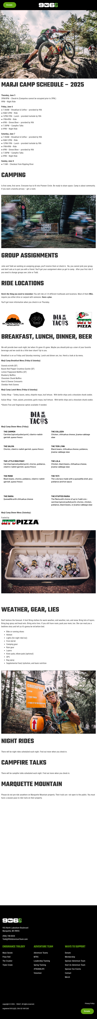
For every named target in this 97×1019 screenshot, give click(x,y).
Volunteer (38, 973)
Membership (70, 957)
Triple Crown (8, 965)
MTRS (36, 957)
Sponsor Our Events (73, 969)
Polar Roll (6, 957)
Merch (67, 977)
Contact (68, 973)
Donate (68, 953)
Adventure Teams (41, 953)
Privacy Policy (89, 1003)
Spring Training (40, 965)
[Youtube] (11, 991)
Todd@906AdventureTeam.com (15, 939)
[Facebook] (4, 991)
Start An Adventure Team (75, 965)
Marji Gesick (8, 953)
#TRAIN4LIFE (39, 969)
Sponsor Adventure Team (75, 961)
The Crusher (7, 961)
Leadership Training (42, 961)
